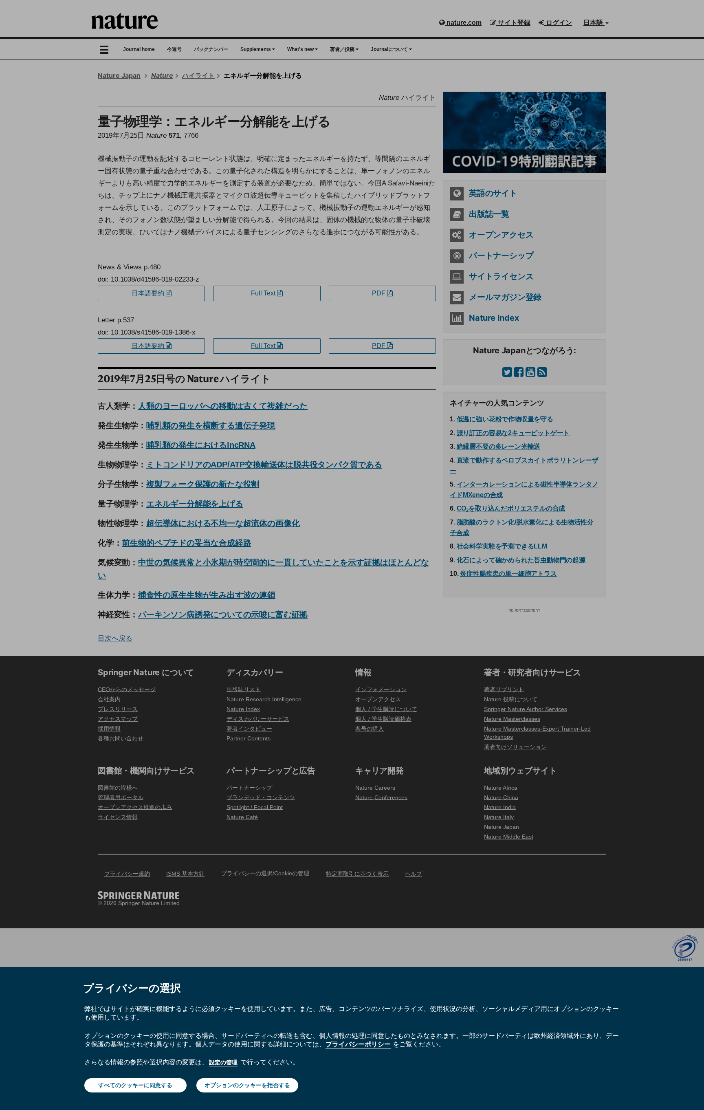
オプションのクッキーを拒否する (247, 1085)
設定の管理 (223, 1062)
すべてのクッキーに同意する (135, 1085)
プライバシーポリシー (358, 1044)
